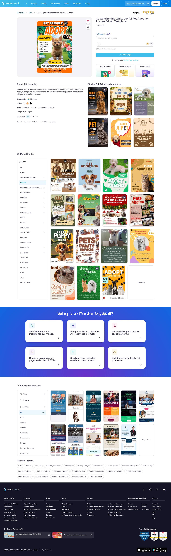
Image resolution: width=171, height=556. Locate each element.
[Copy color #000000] (31, 103)
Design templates (30, 504)
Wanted (28, 466)
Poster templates (43, 471)
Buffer (144, 507)
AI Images (90, 515)
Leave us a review (10, 515)
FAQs (154, 512)
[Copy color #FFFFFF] (24, 103)
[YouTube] (164, 489)
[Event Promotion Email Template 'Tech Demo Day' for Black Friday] (128, 406)
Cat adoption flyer (78, 471)
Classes (64, 507)
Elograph (33, 99)
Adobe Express (133, 509)
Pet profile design (24, 476)
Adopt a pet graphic (115, 471)
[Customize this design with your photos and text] (54, 47)
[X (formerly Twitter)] (157, 489)
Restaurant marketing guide (72, 515)
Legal (154, 518)
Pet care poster (96, 476)
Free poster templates (130, 466)
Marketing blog (67, 512)
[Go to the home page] (9, 3)
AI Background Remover (116, 509)
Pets (20, 466)
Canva (130, 504)
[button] (88, 21)
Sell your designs (10, 518)
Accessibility (156, 509)
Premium (49, 507)
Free (48, 504)
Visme (144, 504)
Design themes (29, 512)
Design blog (66, 509)
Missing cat (69, 466)
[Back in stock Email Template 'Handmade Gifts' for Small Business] (111, 440)
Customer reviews (10, 521)
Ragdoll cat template (96, 471)
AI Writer (90, 512)
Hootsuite (145, 509)
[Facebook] (143, 489)
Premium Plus (51, 509)
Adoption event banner (60, 476)
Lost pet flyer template (53, 466)
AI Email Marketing (93, 509)
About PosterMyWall (11, 504)
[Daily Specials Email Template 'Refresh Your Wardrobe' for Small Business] (76, 406)
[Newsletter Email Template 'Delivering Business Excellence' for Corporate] (128, 440)
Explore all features (31, 518)
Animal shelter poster (133, 471)
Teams (48, 512)
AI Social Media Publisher (96, 507)
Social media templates (32, 509)
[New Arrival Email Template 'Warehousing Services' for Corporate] (58, 440)
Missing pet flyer (84, 466)
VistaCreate (132, 507)
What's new (8, 507)
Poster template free (25, 471)
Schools (49, 515)
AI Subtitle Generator (115, 504)
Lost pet (38, 466)
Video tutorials (67, 504)
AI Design (90, 504)
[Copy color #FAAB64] (27, 103)
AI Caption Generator (115, 515)
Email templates (29, 507)
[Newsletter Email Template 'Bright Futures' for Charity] (146, 406)
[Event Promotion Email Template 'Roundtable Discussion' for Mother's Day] (93, 440)
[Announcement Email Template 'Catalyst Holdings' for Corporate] (93, 406)
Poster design (147, 466)
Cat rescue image (41, 476)
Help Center (156, 507)
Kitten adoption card (79, 476)
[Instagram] (150, 489)
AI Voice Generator (115, 507)
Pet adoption (98, 466)
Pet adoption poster (61, 471)
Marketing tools (29, 515)
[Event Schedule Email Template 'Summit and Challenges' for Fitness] (111, 406)
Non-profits (50, 518)
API (153, 515)
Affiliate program (10, 512)
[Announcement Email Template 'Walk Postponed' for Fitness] (58, 406)
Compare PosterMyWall (137, 498)
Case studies (8, 509)
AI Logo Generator (114, 512)
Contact (155, 504)
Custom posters (112, 466)
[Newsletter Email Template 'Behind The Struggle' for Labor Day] (76, 440)
